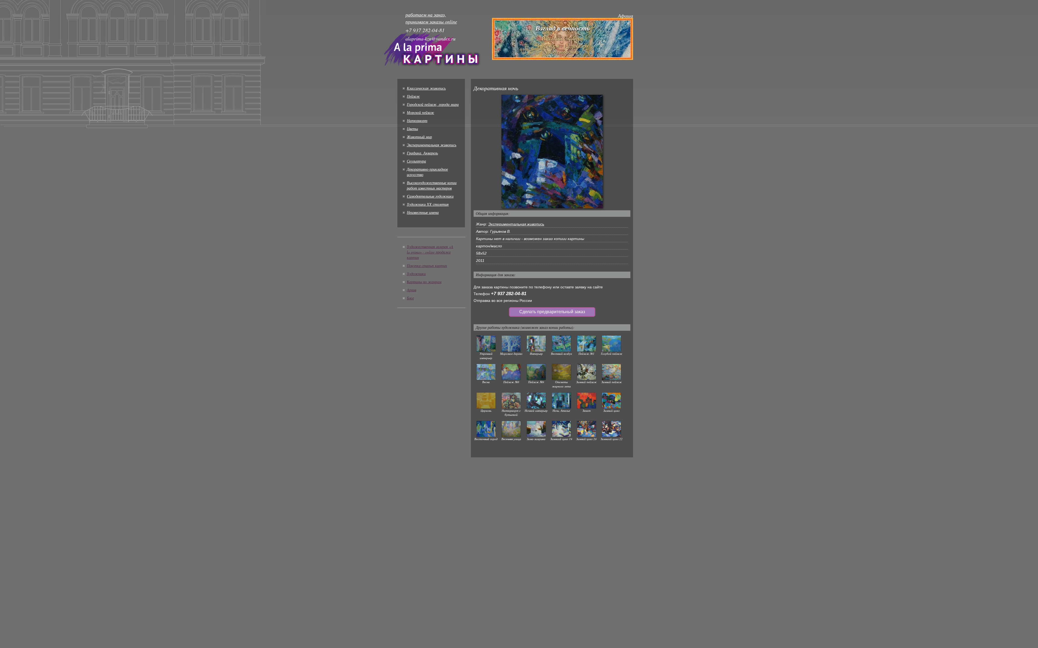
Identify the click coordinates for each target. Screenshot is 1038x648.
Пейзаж (413, 96)
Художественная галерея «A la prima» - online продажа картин (430, 252)
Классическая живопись (426, 88)
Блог (410, 298)
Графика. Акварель (422, 153)
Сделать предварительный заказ (552, 311)
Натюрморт (417, 120)
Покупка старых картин (427, 265)
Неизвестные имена (423, 212)
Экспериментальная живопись (431, 144)
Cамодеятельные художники (430, 196)
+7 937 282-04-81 (508, 293)
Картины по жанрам (424, 281)
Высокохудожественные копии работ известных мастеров (432, 185)
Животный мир (419, 136)
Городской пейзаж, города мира (433, 104)
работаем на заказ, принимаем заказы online (431, 18)
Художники (416, 273)
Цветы (412, 128)
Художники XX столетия (428, 204)
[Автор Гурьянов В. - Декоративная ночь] (552, 151)
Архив (411, 289)
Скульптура (416, 161)
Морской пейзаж (420, 112)
